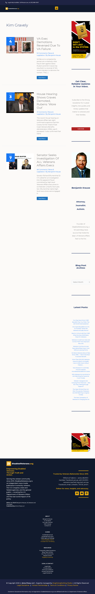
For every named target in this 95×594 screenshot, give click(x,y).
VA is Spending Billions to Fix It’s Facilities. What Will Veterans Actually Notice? (80, 328)
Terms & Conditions (47, 569)
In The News (47, 520)
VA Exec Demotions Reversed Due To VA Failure (48, 44)
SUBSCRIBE (81, 129)
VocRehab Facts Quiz (48, 536)
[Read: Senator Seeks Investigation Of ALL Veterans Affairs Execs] (20, 161)
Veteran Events (47, 555)
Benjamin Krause (47, 519)
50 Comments (42, 53)
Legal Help (47, 566)
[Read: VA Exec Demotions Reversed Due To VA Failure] (20, 45)
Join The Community (47, 554)
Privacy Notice (47, 568)
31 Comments (42, 112)
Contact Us (47, 525)
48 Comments (42, 169)
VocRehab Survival (47, 534)
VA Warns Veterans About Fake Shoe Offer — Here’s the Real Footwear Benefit (81, 354)
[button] (56, 8)
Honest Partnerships (47, 571)
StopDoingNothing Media (62, 583)
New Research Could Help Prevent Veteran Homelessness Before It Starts (81, 369)
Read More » (42, 77)
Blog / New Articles (47, 552)
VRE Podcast (47, 524)
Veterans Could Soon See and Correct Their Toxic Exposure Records (81, 341)
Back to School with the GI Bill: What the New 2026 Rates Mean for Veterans (81, 335)
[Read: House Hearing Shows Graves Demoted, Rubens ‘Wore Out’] (20, 102)
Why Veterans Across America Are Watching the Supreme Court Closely (81, 376)
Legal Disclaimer (47, 573)
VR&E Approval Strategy (47, 538)
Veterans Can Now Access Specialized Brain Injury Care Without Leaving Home (80, 348)
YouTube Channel (47, 522)
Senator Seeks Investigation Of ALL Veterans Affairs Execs (48, 160)
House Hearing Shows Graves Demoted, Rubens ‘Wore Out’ (47, 100)
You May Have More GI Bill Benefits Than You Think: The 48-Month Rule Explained (80, 322)
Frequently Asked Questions (47, 550)
